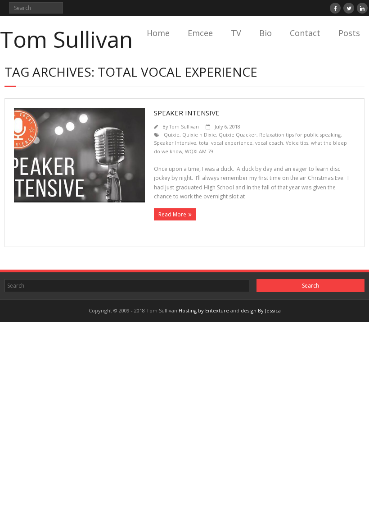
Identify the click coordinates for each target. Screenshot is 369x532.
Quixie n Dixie (199, 134)
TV (236, 33)
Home (158, 33)
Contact (305, 33)
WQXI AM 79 (199, 151)
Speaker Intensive (187, 112)
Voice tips (297, 142)
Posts (349, 33)
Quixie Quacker (237, 134)
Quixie (172, 134)
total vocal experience (225, 142)
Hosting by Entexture (204, 310)
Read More (172, 214)
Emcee (200, 33)
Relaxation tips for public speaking (300, 134)
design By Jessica (261, 310)
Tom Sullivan (184, 126)
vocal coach (269, 142)
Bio (265, 33)
